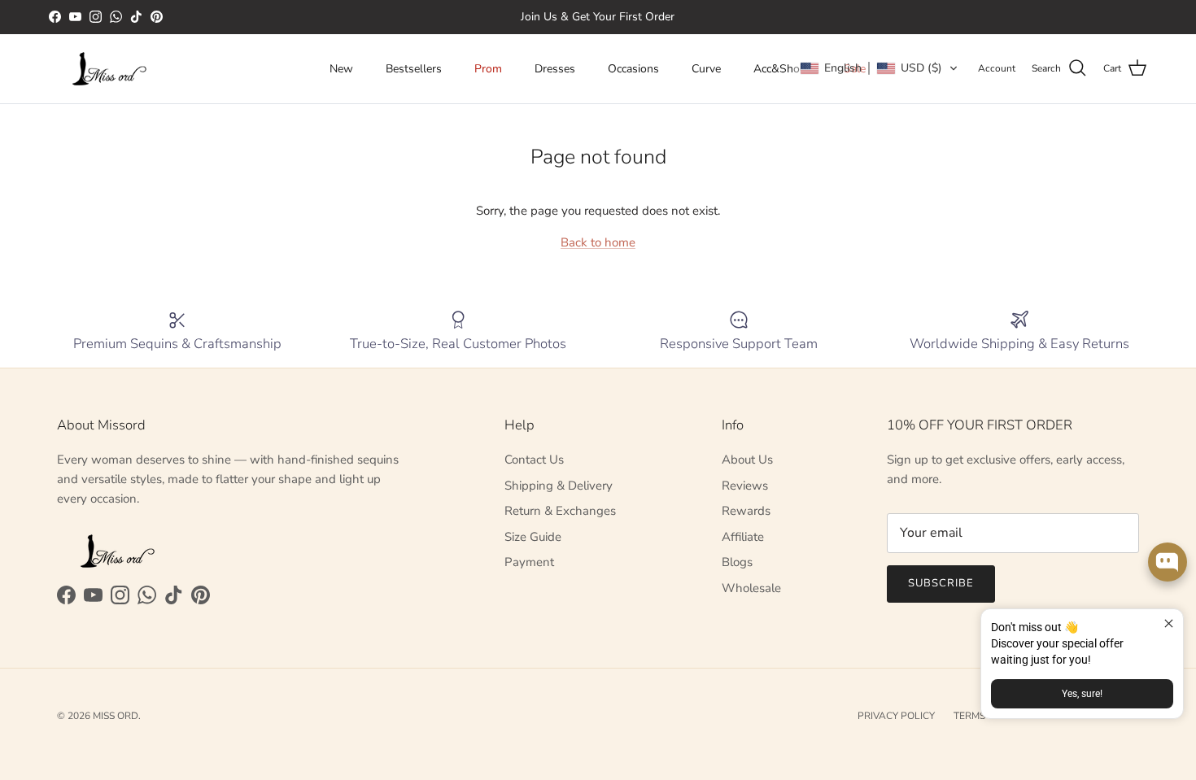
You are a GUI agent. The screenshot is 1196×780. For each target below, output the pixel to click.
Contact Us (534, 459)
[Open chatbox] (1167, 562)
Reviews (745, 485)
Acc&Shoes (782, 68)
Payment (529, 562)
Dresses (555, 68)
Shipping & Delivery (558, 485)
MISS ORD (115, 715)
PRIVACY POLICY (896, 715)
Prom (488, 68)
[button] (879, 68)
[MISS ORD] (110, 68)
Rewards (746, 511)
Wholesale (751, 588)
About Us (747, 459)
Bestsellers (414, 68)
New (341, 68)
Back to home (598, 242)
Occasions (633, 68)
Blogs (737, 562)
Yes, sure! (1082, 693)
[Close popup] (1168, 623)
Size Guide (532, 537)
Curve (706, 68)
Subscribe (941, 583)
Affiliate (743, 537)
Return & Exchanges (560, 511)
